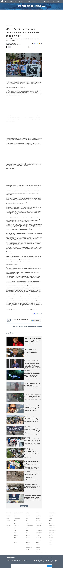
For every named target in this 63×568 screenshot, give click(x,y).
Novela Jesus (38, 547)
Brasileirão (8, 516)
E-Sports (8, 518)
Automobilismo (9, 515)
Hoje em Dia (38, 544)
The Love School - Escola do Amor (41, 552)
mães (14, 326)
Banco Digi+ (51, 515)
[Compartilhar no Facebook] (34, 43)
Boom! (37, 528)
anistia (17, 326)
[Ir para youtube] (56, 561)
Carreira (50, 516)
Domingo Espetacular (39, 539)
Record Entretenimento (52, 530)
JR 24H (26, 1)
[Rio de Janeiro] (31, 6)
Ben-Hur (37, 527)
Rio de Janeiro (11, 25)
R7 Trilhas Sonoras (52, 525)
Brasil (27, 516)
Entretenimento (18, 512)
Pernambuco (28, 540)
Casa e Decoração (17, 518)
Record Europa (51, 532)
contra (31, 326)
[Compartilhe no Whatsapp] (37, 43)
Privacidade (16, 560)
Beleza (15, 515)
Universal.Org (51, 545)
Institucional (52, 512)
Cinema (15, 520)
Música (15, 532)
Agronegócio (28, 515)
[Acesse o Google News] (39, 43)
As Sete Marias (38, 520)
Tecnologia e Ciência (29, 547)
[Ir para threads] (44, 561)
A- (10, 47)
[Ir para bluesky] (34, 561)
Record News (33, 1)
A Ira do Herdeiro (38, 516)
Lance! (7, 523)
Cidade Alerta (38, 535)
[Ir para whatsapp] (53, 561)
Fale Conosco (11, 560)
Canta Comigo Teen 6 (39, 532)
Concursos (27, 523)
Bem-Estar (15, 516)
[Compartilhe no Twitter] (32, 43)
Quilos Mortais (38, 549)
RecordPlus (51, 523)
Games (15, 528)
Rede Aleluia (51, 537)
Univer (50, 542)
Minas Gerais (28, 537)
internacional (21, 326)
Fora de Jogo (8, 520)
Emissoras (50, 520)
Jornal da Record (38, 545)
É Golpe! (27, 530)
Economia (27, 527)
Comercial (50, 518)
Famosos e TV (16, 525)
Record (28, 1)
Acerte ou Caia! (38, 515)
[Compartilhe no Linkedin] (36, 43)
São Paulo (27, 544)
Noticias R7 (7, 25)
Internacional (28, 535)
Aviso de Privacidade (43, 565)
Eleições (15, 1)
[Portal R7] (2, 1)
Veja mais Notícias (24, 506)
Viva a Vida (15, 542)
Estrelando (15, 523)
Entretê (18, 1)
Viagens (15, 539)
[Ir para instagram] (53, 1)
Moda (15, 530)
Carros (27, 520)
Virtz (14, 540)
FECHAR (49, 565)
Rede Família (51, 539)
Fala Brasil (37, 542)
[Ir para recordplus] (46, 561)
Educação (27, 528)
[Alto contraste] (6, 47)
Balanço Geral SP (38, 525)
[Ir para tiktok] (49, 561)
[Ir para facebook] (51, 1)
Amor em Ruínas (38, 518)
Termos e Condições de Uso (22, 560)
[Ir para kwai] (41, 561)
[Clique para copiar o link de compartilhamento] (41, 43)
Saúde (27, 545)
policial (38, 326)
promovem (25, 326)
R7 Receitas (16, 535)
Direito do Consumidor (29, 525)
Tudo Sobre (27, 549)
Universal (50, 544)
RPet (15, 537)
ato (28, 326)
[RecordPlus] (46, 1)
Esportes (22, 1)
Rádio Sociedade (51, 527)
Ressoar (50, 540)
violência (35, 326)
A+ (8, 47)
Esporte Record (38, 540)
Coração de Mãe (38, 537)
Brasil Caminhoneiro (39, 530)
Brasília (11, 1)
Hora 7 (27, 532)
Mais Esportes (9, 525)
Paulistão (8, 527)
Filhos (15, 527)
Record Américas (51, 528)
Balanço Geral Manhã (39, 523)
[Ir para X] (52, 1)
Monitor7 (27, 539)
